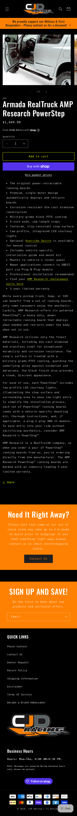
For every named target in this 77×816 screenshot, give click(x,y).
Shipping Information (22, 678)
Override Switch (38, 240)
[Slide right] (46, 92)
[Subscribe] (66, 617)
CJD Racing (35, 809)
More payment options (38, 175)
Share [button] (11, 482)
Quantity (9, 136)
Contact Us (38, 558)
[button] (7, 9)
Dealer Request (18, 662)
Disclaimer (15, 686)
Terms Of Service (19, 694)
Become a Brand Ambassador (26, 702)
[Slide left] (31, 92)
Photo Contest (17, 646)
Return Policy (17, 670)
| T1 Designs (51, 809)
